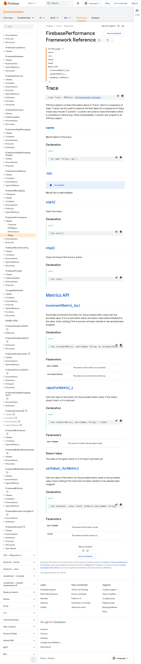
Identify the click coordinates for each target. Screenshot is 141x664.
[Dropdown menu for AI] (44, 17)
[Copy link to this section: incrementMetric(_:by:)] (83, 305)
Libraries (44, 603)
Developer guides (48, 589)
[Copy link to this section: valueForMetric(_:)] (76, 388)
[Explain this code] (118, 96)
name (50, 128)
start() (50, 202)
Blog (107, 3)
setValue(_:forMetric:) (62, 468)
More (30, 3)
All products (45, 647)
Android (44, 629)
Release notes (108, 603)
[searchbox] (18, 26)
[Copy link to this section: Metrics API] (72, 295)
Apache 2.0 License (94, 565)
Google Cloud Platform (50, 642)
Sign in (135, 3)
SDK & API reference (49, 594)
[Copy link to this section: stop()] (57, 248)
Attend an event (78, 607)
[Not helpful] (123, 26)
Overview (8, 18)
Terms (43, 658)
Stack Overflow (109, 594)
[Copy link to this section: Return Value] (65, 453)
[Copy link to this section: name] (57, 128)
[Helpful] (118, 26)
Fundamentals (23, 18)
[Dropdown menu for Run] (70, 17)
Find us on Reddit (78, 594)
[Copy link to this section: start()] (58, 202)
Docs (59, 26)
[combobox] (59, 3)
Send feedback (114, 33)
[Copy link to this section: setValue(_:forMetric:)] (81, 468)
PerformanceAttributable (88, 97)
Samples (95, 18)
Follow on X (76, 598)
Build (53, 18)
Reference (82, 18)
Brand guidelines (109, 607)
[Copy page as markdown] (107, 40)
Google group (108, 598)
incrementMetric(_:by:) (63, 305)
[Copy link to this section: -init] (54, 173)
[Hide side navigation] (33, 659)
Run (65, 18)
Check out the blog (79, 589)
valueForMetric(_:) (59, 388)
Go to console (120, 3)
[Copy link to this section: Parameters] (64, 359)
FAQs (104, 611)
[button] (18, 35)
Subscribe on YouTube (80, 603)
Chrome (44, 633)
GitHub (43, 607)
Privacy (51, 658)
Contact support (109, 589)
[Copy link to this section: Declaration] (63, 144)
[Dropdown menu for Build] (58, 17)
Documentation (13, 12)
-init (49, 173)
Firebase (49, 26)
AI (40, 18)
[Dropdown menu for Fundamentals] (33, 17)
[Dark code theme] (122, 96)
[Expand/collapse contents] (62, 48)
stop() (50, 248)
